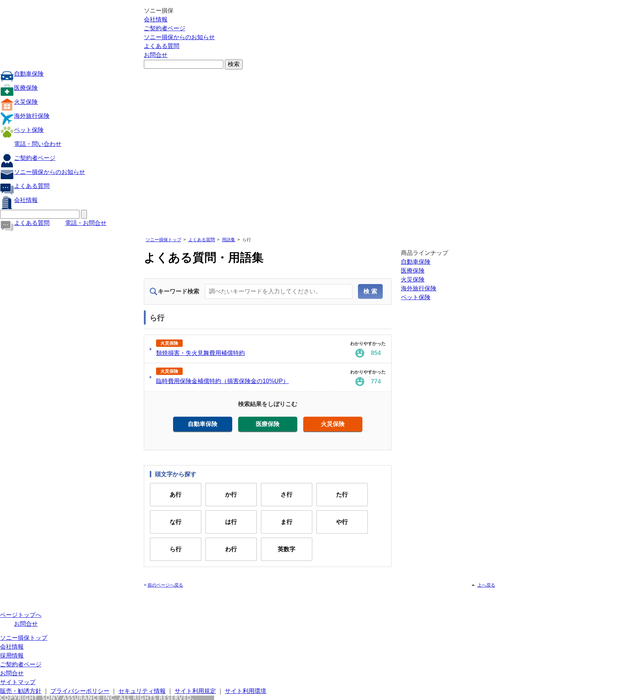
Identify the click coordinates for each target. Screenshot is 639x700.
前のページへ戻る (165, 585)
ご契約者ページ (164, 28)
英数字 (286, 549)
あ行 (176, 494)
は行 (231, 522)
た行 (342, 494)
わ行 (231, 549)
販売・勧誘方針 (20, 691)
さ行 (287, 494)
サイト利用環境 (245, 691)
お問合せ (156, 55)
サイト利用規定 (195, 691)
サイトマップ (18, 682)
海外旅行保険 (32, 116)
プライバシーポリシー (79, 691)
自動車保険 (29, 74)
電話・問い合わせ (37, 144)
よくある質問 (161, 46)
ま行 (287, 522)
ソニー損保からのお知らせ (179, 37)
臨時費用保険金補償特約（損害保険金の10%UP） (222, 381)
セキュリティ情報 (142, 691)
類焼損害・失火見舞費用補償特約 (200, 353)
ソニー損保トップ (163, 239)
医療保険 (26, 88)
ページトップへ (20, 615)
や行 (342, 522)
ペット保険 (29, 130)
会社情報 (156, 19)
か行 (231, 494)
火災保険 (26, 102)
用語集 (228, 239)
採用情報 (12, 655)
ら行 (176, 549)
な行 (176, 522)
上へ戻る (486, 585)
